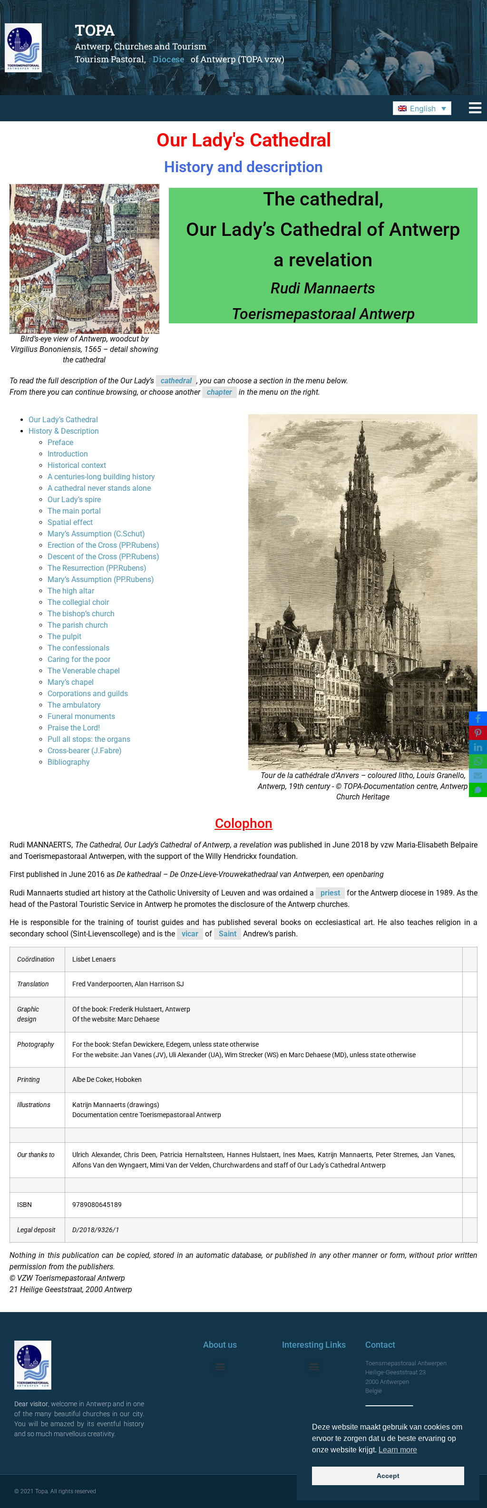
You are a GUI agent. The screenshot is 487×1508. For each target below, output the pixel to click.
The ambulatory (74, 705)
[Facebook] (478, 718)
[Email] (478, 776)
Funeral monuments (81, 716)
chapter (219, 392)
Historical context (77, 465)
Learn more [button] (398, 1450)
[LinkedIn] (478, 747)
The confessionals (78, 647)
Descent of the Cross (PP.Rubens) (103, 556)
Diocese (168, 59)
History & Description (64, 431)
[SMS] (478, 790)
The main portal (74, 511)
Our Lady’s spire (74, 499)
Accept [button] (388, 1475)
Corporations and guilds (88, 693)
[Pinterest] (478, 733)
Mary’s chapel (71, 682)
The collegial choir (78, 602)
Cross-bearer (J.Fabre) (85, 750)
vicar (190, 933)
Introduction (68, 453)
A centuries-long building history (101, 476)
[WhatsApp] (478, 761)
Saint (227, 933)
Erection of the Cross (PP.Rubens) (103, 545)
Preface (60, 442)
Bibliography (69, 762)
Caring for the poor (79, 659)
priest (330, 892)
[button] (422, 108)
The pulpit (64, 636)
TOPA (95, 29)
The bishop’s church (81, 613)
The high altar (71, 590)
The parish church (78, 625)
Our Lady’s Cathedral (63, 419)
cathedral (176, 380)
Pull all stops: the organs (89, 739)
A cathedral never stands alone (99, 488)
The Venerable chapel (84, 670)
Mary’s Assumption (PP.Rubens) (101, 579)
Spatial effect (70, 522)
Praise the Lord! (74, 727)
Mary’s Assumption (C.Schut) (96, 533)
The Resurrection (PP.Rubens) (97, 568)
